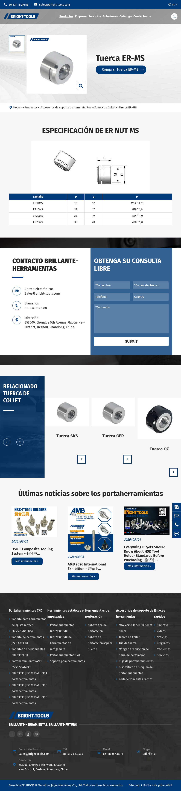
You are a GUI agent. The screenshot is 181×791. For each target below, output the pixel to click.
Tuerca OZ (159, 448)
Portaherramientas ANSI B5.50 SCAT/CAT (26, 664)
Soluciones (110, 16)
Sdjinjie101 (149, 754)
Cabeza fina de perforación (97, 628)
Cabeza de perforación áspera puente (100, 643)
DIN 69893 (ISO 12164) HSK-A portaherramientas (29, 676)
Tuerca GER (113, 435)
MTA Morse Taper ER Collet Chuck (135, 628)
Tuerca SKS (67, 435)
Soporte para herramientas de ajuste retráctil (28, 622)
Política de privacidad (157, 785)
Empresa (81, 16)
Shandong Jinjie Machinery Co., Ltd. (60, 785)
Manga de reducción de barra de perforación (134, 652)
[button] (6, 442)
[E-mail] (176, 515)
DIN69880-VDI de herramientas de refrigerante (61, 643)
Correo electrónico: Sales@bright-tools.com (42, 291)
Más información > (27, 561)
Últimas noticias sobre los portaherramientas (90, 493)
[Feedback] (176, 533)
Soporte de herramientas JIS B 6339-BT (27, 640)
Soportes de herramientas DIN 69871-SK (28, 652)
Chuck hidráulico (22, 631)
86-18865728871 (113, 754)
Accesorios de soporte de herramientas (66, 107)
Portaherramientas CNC (25, 610)
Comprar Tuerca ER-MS (123, 69)
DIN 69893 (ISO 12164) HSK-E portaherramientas (29, 700)
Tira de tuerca (128, 643)
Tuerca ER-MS (128, 107)
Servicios (94, 16)
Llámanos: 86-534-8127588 (36, 305)
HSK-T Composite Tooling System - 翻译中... (32, 551)
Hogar (17, 107)
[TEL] (176, 524)
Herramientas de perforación (97, 613)
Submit (131, 341)
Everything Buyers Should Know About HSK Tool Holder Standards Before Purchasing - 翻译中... (144, 553)
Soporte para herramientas (67, 661)
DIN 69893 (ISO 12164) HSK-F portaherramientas (29, 688)
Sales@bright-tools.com (52, 4)
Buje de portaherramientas (136, 661)
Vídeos (161, 631)
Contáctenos (142, 16)
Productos (66, 16)
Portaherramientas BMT (65, 655)
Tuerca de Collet (105, 107)
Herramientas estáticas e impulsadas (65, 613)
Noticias (162, 637)
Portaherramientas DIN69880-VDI (62, 628)
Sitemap (134, 785)
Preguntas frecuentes (163, 646)
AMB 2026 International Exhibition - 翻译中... (87, 566)
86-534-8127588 (16, 4)
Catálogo (125, 16)
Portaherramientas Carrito (135, 679)
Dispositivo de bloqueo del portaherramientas (136, 670)
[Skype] (176, 507)
